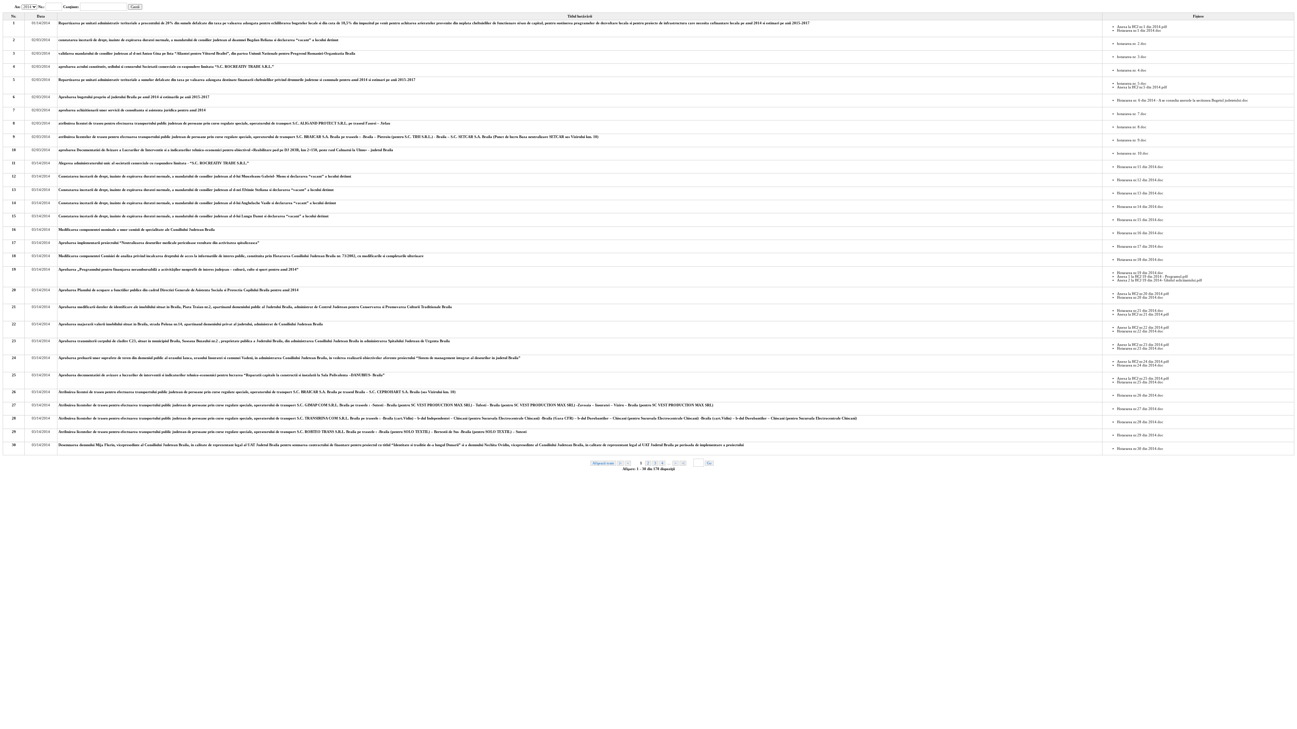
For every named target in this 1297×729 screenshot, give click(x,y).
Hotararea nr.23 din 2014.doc (1140, 348)
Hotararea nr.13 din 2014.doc (1140, 193)
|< (620, 463)
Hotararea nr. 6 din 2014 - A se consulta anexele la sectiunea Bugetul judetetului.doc (1182, 100)
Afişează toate (603, 463)
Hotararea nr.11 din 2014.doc (1140, 167)
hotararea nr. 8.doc (1131, 127)
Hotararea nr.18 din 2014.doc (1140, 260)
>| (683, 463)
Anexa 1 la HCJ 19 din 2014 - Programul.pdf (1152, 276)
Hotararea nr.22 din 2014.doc (1140, 331)
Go (709, 463)
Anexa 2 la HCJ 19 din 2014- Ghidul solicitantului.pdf (1159, 280)
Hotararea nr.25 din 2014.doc (1140, 382)
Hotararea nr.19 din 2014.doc (1140, 273)
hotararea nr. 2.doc (1131, 44)
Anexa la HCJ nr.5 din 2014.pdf (1142, 87)
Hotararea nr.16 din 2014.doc (1140, 233)
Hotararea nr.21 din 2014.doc (1140, 311)
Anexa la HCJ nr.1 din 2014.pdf (1142, 27)
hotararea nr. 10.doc (1132, 153)
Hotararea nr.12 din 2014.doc (1140, 180)
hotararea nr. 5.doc (1131, 83)
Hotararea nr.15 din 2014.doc (1140, 220)
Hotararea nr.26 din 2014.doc (1140, 395)
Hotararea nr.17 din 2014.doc (1140, 246)
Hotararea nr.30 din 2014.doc (1140, 449)
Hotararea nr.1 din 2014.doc (1139, 30)
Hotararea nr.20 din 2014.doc (1140, 297)
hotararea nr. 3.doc (1131, 57)
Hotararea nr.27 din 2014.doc (1140, 409)
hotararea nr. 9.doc (1131, 140)
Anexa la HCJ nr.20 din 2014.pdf (1143, 294)
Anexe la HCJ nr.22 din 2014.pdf (1143, 327)
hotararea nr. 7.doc (1131, 114)
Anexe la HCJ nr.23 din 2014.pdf (1143, 345)
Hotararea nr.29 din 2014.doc (1140, 435)
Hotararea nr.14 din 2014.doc (1140, 207)
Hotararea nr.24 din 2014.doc (1140, 365)
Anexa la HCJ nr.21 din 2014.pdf (1143, 314)
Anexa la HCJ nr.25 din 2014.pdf (1143, 378)
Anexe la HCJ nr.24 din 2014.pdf (1143, 361)
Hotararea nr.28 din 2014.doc (1140, 422)
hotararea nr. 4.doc (1131, 70)
